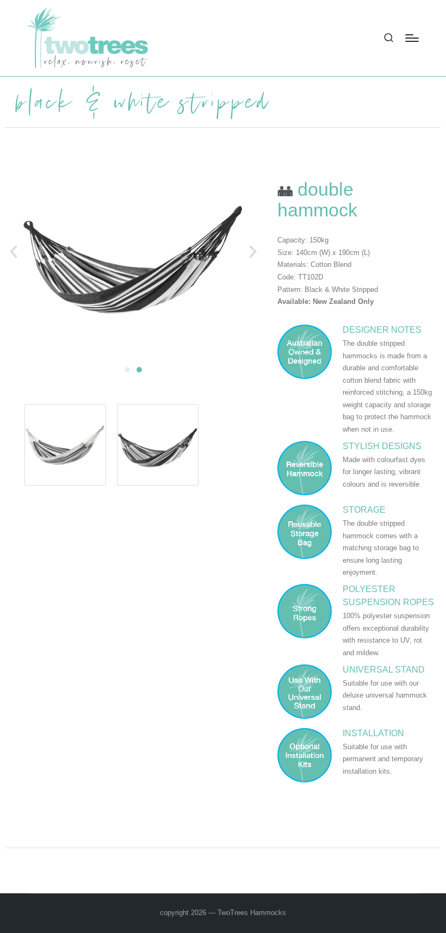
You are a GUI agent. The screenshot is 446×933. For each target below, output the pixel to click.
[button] (13, 252)
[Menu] (412, 38)
